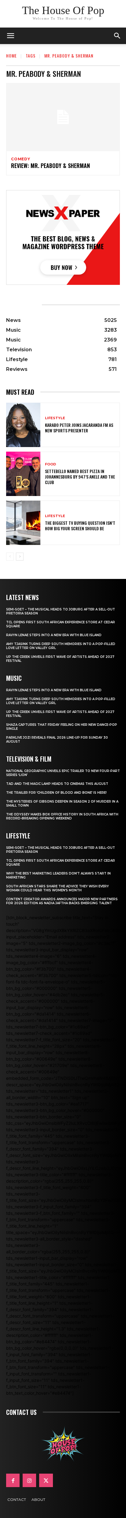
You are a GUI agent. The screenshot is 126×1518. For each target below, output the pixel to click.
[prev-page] (10, 557)
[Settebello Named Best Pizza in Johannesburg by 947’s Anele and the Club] (23, 474)
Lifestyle (55, 418)
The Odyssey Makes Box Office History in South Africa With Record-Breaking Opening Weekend (62, 816)
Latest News (22, 597)
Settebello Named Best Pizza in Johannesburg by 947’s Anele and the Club (80, 476)
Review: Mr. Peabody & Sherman (50, 166)
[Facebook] (13, 1480)
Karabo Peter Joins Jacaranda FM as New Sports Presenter (79, 428)
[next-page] (20, 557)
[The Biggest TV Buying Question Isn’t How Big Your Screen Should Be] (23, 523)
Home (11, 55)
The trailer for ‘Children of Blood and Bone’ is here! (56, 793)
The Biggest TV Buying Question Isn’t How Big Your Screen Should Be (80, 525)
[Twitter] (46, 1480)
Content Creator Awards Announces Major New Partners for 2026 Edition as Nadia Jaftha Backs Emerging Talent (62, 901)
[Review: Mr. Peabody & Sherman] (63, 117)
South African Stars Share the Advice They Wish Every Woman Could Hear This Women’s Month (57, 888)
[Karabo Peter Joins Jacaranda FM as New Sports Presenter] (23, 425)
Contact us (21, 1412)
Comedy (20, 159)
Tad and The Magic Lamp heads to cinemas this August (57, 784)
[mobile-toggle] (10, 36)
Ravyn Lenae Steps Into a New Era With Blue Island (54, 635)
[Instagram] (29, 1480)
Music (14, 678)
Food (50, 464)
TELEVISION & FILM (28, 758)
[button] (117, 36)
